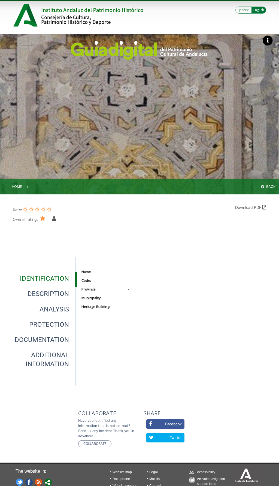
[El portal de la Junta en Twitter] (20, 482)
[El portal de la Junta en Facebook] (29, 482)
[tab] (44, 278)
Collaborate (94, 443)
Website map (122, 472)
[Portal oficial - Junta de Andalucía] (26, 15)
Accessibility (206, 472)
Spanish (244, 10)
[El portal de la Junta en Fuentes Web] (39, 482)
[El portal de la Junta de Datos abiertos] (48, 482)
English (258, 10)
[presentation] (44, 278)
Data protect (122, 479)
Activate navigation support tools (211, 480)
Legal (153, 472)
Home (17, 187)
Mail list (154, 479)
